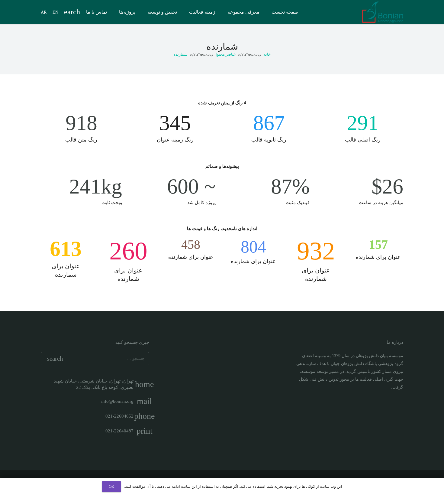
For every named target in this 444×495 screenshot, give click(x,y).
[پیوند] (382, 12)
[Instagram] (398, 409)
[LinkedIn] (387, 409)
